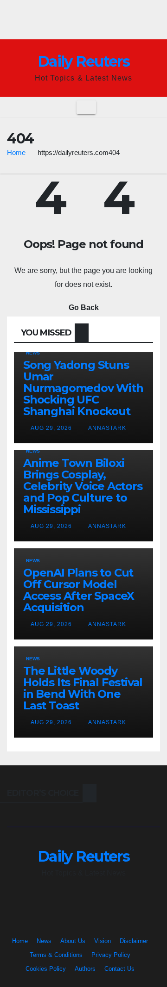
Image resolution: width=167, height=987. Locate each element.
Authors (85, 968)
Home (16, 152)
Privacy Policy (110, 954)
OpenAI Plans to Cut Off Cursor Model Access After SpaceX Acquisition (78, 590)
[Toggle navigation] (86, 107)
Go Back (84, 307)
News (33, 352)
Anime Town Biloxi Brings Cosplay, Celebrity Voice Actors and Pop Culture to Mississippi (82, 486)
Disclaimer (134, 940)
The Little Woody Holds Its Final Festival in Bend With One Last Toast (82, 688)
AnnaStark (106, 428)
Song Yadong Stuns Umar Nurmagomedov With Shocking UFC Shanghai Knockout (83, 388)
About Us (72, 940)
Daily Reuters (83, 61)
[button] (153, 107)
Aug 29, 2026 (51, 428)
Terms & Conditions (56, 954)
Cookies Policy (46, 968)
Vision (102, 940)
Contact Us (119, 968)
